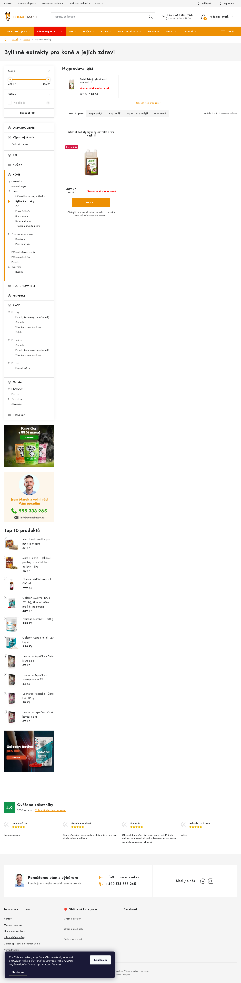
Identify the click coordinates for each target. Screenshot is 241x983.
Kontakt (8, 3)
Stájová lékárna (23, 221)
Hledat (150, 16)
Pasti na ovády (22, 244)
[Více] (227, 31)
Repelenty (20, 239)
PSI (15, 155)
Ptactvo (15, 394)
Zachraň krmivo (19, 144)
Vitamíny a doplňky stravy (28, 327)
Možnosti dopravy (27, 3)
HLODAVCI (17, 389)
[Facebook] (202, 881)
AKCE (16, 305)
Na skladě (31, 102)
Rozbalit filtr (27, 112)
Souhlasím (100, 960)
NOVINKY (19, 296)
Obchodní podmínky (79, 3)
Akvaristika (16, 404)
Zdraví (14, 191)
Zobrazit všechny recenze (50, 810)
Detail (91, 202)
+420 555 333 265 (179, 15)
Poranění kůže (22, 211)
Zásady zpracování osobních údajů (22, 943)
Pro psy (15, 312)
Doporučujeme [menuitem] (74, 113)
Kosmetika (16, 181)
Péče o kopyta (18, 186)
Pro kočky (16, 340)
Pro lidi (15, 363)
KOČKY (17, 165)
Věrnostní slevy (11, 950)
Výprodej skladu (23, 137)
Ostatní (19, 332)
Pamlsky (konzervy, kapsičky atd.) (32, 317)
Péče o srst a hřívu (20, 257)
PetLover (19, 415)
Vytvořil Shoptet (122, 974)
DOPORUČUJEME (24, 128)
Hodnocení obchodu (52, 3)
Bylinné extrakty (24, 201)
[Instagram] (210, 881)
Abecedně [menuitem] (159, 113)
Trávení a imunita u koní (27, 226)
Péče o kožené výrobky (23, 252)
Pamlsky (15, 262)
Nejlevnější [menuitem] (96, 113)
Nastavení (18, 972)
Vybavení (16, 267)
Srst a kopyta (22, 216)
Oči (17, 206)
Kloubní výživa (22, 368)
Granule (19, 322)
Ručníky (19, 271)
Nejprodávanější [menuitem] (137, 113)
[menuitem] (19, 31)
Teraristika (16, 399)
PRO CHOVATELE (24, 286)
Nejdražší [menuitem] (115, 113)
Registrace (229, 3)
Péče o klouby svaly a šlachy (30, 196)
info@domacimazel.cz (123, 877)
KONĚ (16, 174)
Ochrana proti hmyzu (22, 234)
